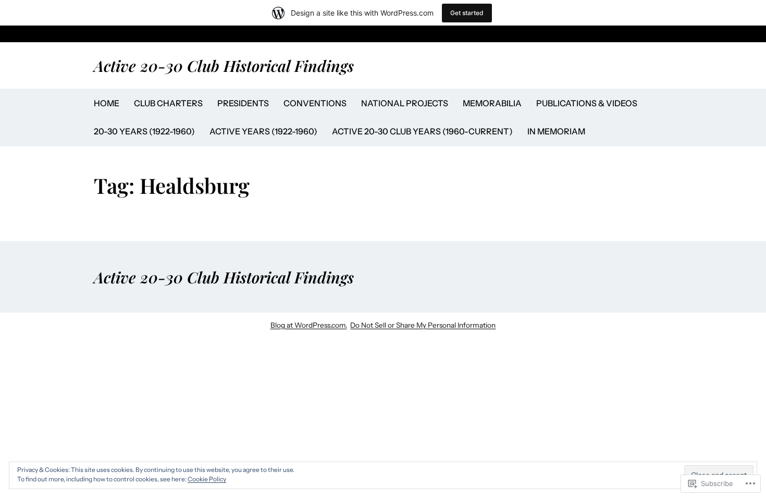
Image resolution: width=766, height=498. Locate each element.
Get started (467, 13)
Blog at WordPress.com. (308, 325)
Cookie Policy (207, 479)
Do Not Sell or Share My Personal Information (423, 325)
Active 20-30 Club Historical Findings (224, 65)
